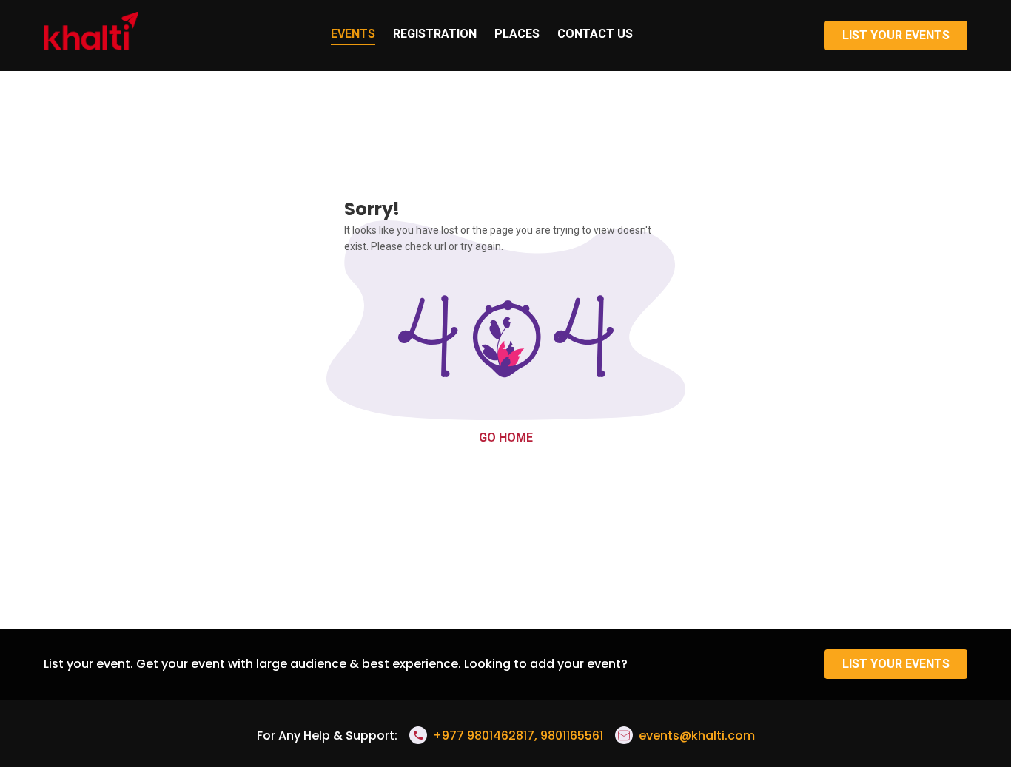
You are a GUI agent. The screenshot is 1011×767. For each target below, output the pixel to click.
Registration (435, 34)
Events (353, 34)
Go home (506, 437)
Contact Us (595, 34)
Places (517, 34)
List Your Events (896, 35)
